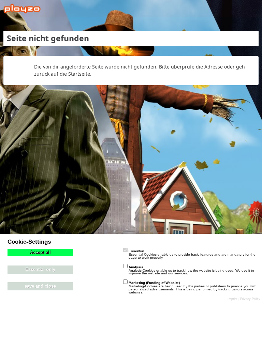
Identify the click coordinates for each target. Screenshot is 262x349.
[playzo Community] (22, 8)
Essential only (40, 269)
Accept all (40, 252)
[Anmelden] (236, 8)
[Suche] (219, 8)
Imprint (232, 299)
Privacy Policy (250, 299)
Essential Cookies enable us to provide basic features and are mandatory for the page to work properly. (192, 254)
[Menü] (253, 8)
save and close (40, 286)
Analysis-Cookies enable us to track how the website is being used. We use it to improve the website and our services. (191, 270)
